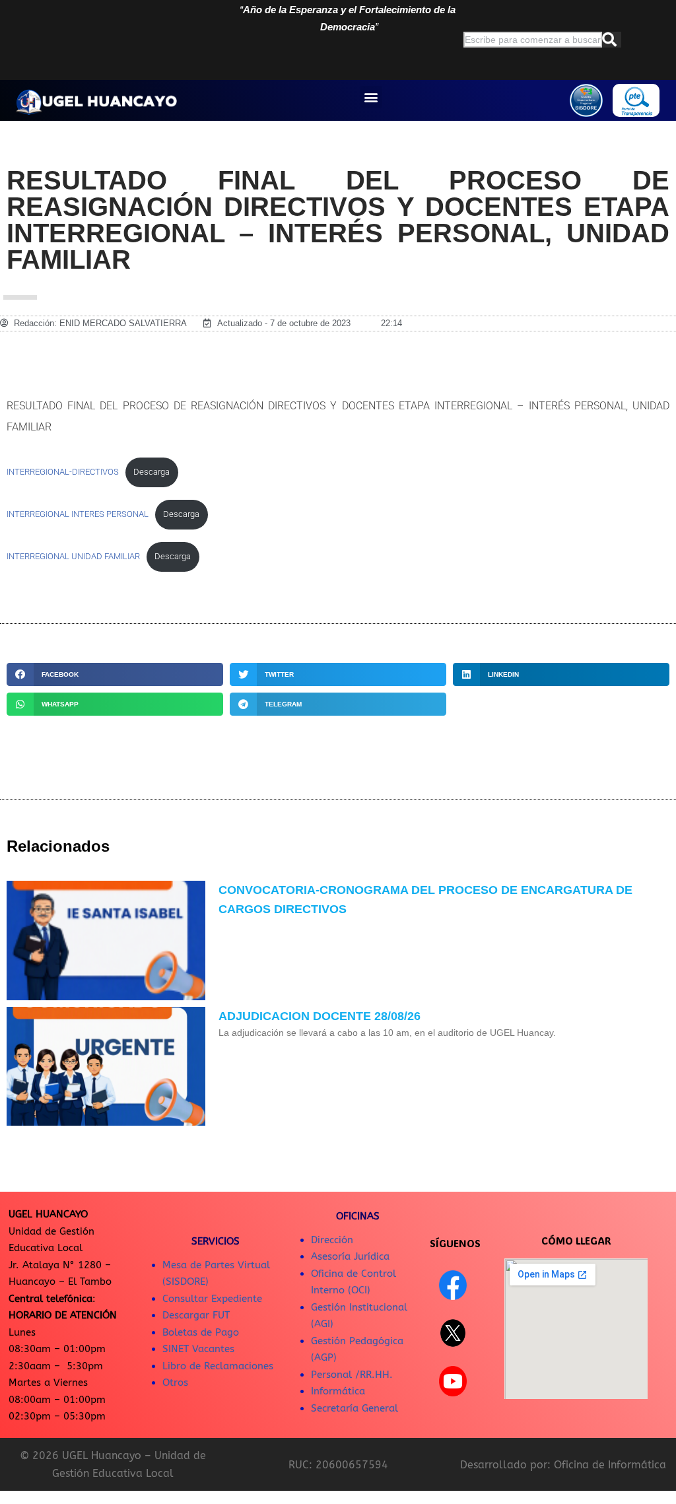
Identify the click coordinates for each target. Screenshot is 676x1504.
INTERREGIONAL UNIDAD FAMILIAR (73, 556)
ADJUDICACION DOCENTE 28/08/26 (320, 1016)
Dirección (332, 1240)
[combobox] (532, 40)
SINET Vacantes (198, 1349)
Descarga (151, 472)
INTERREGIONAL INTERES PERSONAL (78, 514)
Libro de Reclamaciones (217, 1366)
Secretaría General (354, 1408)
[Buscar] (611, 40)
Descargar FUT (196, 1315)
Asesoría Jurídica (350, 1256)
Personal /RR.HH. (352, 1375)
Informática (338, 1391)
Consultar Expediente (212, 1299)
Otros (175, 1382)
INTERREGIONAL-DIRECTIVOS (63, 472)
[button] (371, 97)
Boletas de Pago (200, 1332)
